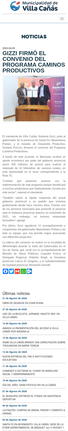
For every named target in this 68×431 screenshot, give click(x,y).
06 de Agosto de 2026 (14, 405)
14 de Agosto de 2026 (14, 323)
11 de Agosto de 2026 (14, 366)
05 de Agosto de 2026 (14, 419)
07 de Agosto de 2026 (14, 391)
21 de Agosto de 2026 (14, 298)
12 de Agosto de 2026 (14, 351)
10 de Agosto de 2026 (14, 380)
